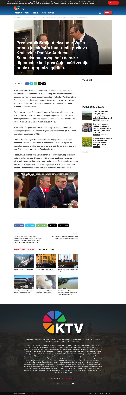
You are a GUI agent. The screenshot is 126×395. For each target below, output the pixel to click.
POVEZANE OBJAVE (24, 249)
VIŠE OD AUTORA (45, 249)
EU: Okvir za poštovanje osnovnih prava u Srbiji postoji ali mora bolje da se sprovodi (46, 271)
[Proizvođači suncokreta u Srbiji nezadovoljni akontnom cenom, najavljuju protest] (87, 142)
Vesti (21, 17)
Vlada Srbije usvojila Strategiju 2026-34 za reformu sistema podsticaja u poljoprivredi (102, 114)
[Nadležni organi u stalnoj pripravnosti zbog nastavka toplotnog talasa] (68, 261)
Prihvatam (113, 3)
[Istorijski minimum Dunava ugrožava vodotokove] (24, 261)
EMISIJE (101, 393)
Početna (91, 393)
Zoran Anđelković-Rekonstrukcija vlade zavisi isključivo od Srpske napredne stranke (64, 237)
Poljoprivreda (97, 120)
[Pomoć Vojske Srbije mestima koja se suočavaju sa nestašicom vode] (24, 282)
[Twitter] (31, 83)
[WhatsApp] (35, 83)
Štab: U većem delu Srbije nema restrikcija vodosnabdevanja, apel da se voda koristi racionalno (67, 292)
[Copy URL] (44, 83)
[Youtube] (73, 383)
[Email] (40, 83)
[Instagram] (58, 383)
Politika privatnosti (12, 4)
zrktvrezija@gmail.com (68, 378)
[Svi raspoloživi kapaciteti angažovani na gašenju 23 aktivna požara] (46, 282)
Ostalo (110, 393)
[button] (100, 13)
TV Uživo (87, 79)
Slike (106, 393)
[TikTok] (63, 383)
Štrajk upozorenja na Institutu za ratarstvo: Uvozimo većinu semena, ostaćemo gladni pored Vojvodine (102, 128)
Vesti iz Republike (29, 17)
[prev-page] (15, 298)
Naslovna (16, 17)
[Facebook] (27, 83)
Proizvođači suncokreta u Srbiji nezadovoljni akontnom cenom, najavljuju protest (102, 141)
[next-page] (18, 298)
